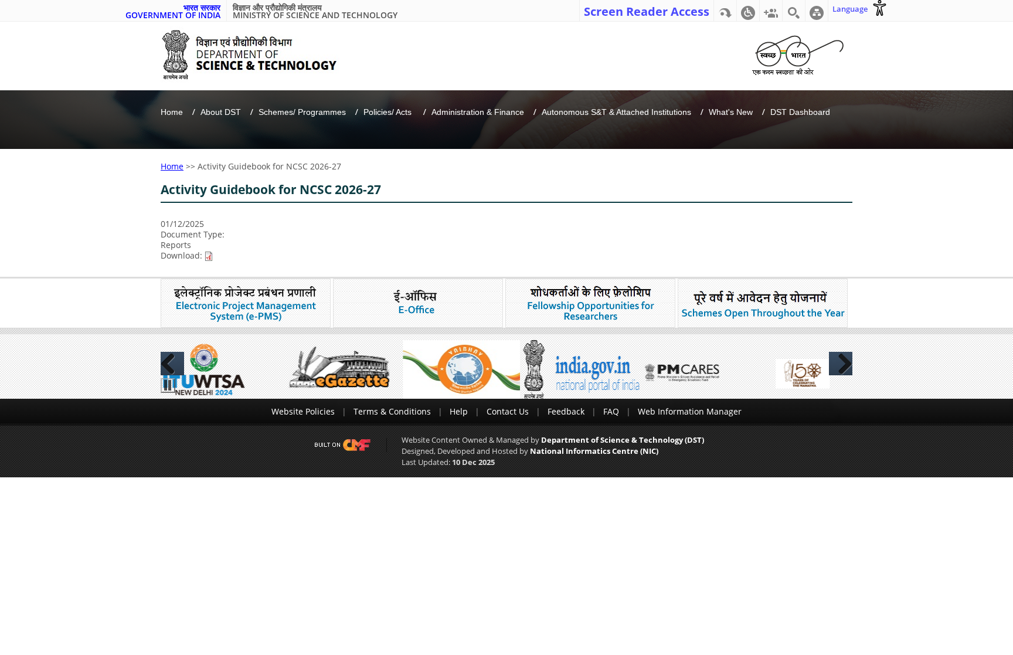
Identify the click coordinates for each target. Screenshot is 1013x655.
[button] (748, 11)
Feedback (566, 411)
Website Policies (303, 411)
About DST (220, 112)
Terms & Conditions (392, 411)
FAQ (611, 411)
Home (172, 112)
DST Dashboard (800, 112)
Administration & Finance (477, 112)
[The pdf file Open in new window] (209, 255)
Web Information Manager (690, 411)
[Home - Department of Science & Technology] (258, 54)
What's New (731, 112)
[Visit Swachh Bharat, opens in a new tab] (797, 53)
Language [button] (850, 9)
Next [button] (840, 363)
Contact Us (508, 411)
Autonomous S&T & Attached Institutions (616, 112)
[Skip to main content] (725, 11)
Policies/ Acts (388, 112)
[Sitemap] (817, 11)
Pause (168, 385)
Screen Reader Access (646, 11)
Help (459, 411)
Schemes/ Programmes (302, 112)
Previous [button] (172, 363)
